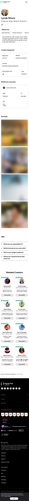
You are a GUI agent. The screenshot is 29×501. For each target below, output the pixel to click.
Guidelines (3, 491)
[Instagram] (2, 388)
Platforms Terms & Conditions (12, 491)
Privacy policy (21, 491)
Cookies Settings (7, 496)
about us (3, 455)
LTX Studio (3, 470)
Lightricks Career (5, 462)
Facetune (3, 476)
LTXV (2, 473)
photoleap (3, 479)
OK (14, 498)
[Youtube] (11, 388)
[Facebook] (5, 388)
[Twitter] (13, 388)
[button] (26, 2)
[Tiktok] (8, 388)
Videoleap (3, 482)
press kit (3, 459)
